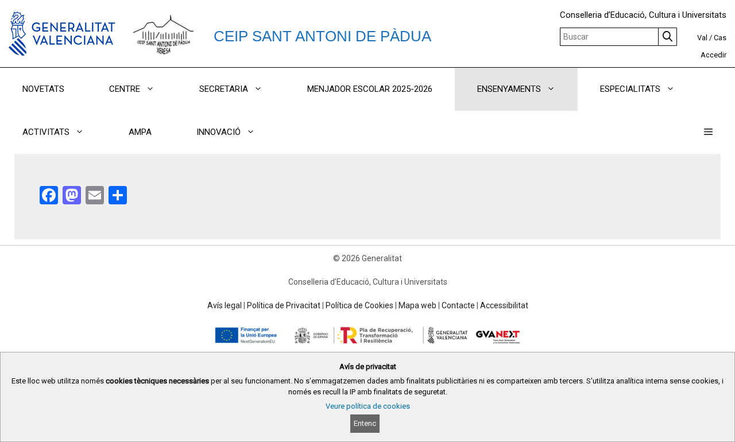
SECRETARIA (223, 89)
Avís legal (224, 305)
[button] (708, 132)
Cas (720, 37)
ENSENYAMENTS (509, 89)
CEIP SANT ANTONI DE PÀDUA (322, 36)
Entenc (365, 423)
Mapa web (417, 305)
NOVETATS (43, 89)
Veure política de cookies (368, 406)
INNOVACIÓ (218, 132)
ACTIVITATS (45, 132)
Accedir (713, 55)
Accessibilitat (504, 305)
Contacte (458, 305)
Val (702, 37)
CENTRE (124, 89)
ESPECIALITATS (630, 89)
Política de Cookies (359, 305)
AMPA (140, 132)
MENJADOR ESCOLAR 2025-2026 (369, 89)
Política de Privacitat (283, 305)
